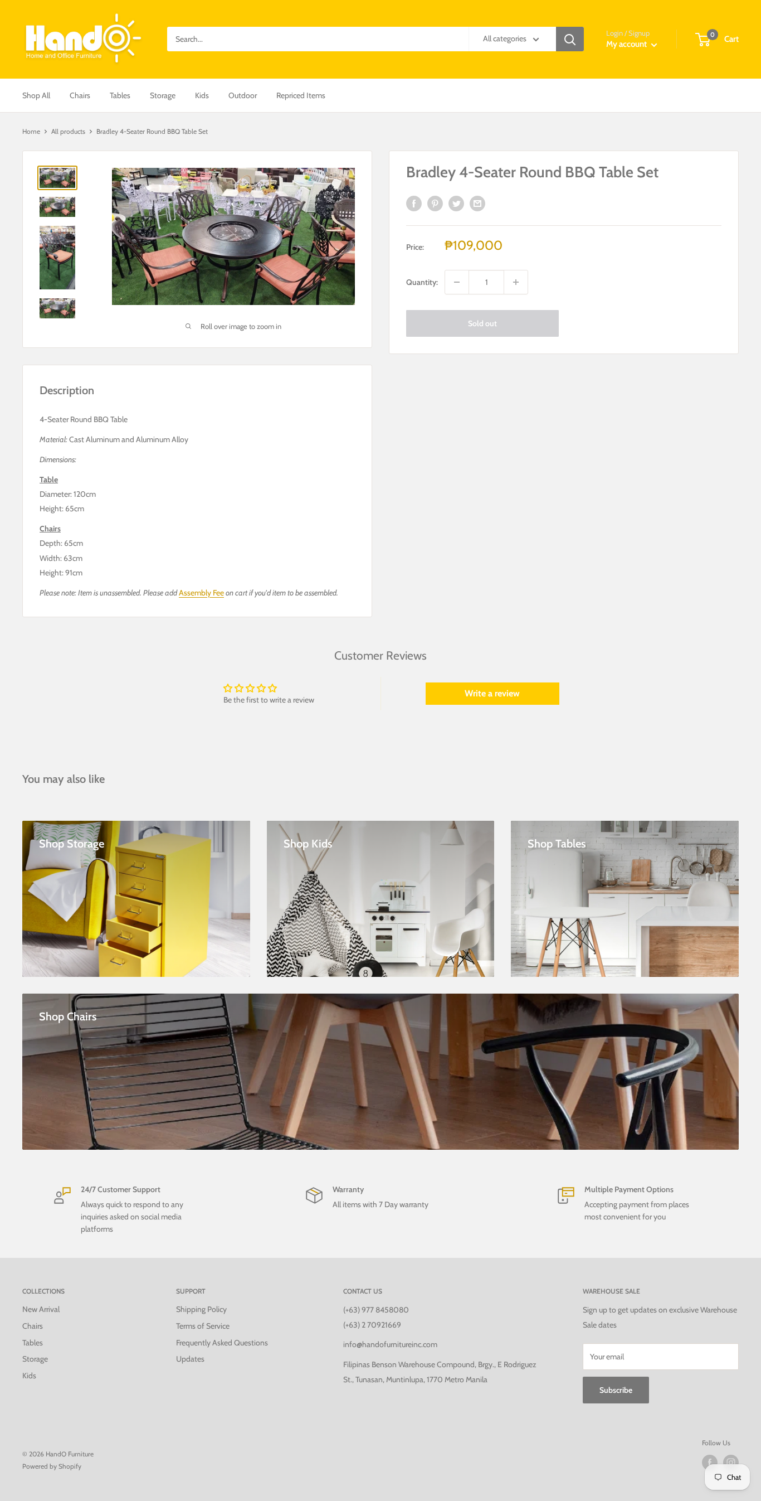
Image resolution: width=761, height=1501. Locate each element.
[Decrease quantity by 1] (457, 282)
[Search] (570, 39)
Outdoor (242, 95)
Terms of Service (203, 1326)
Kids (202, 95)
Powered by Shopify (51, 1466)
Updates (190, 1359)
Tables (120, 95)
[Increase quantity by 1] (516, 282)
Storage (162, 95)
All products (68, 131)
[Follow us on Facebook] (710, 1462)
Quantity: (422, 282)
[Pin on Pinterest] (435, 204)
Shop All (36, 95)
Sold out (482, 323)
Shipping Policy (201, 1309)
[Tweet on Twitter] (456, 204)
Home (31, 131)
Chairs (80, 95)
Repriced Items (300, 95)
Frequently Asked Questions (222, 1343)
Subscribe (615, 1390)
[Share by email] (477, 204)
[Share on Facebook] (414, 204)
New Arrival (41, 1309)
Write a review (492, 693)
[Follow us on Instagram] (731, 1462)
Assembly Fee (201, 593)
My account (627, 44)
